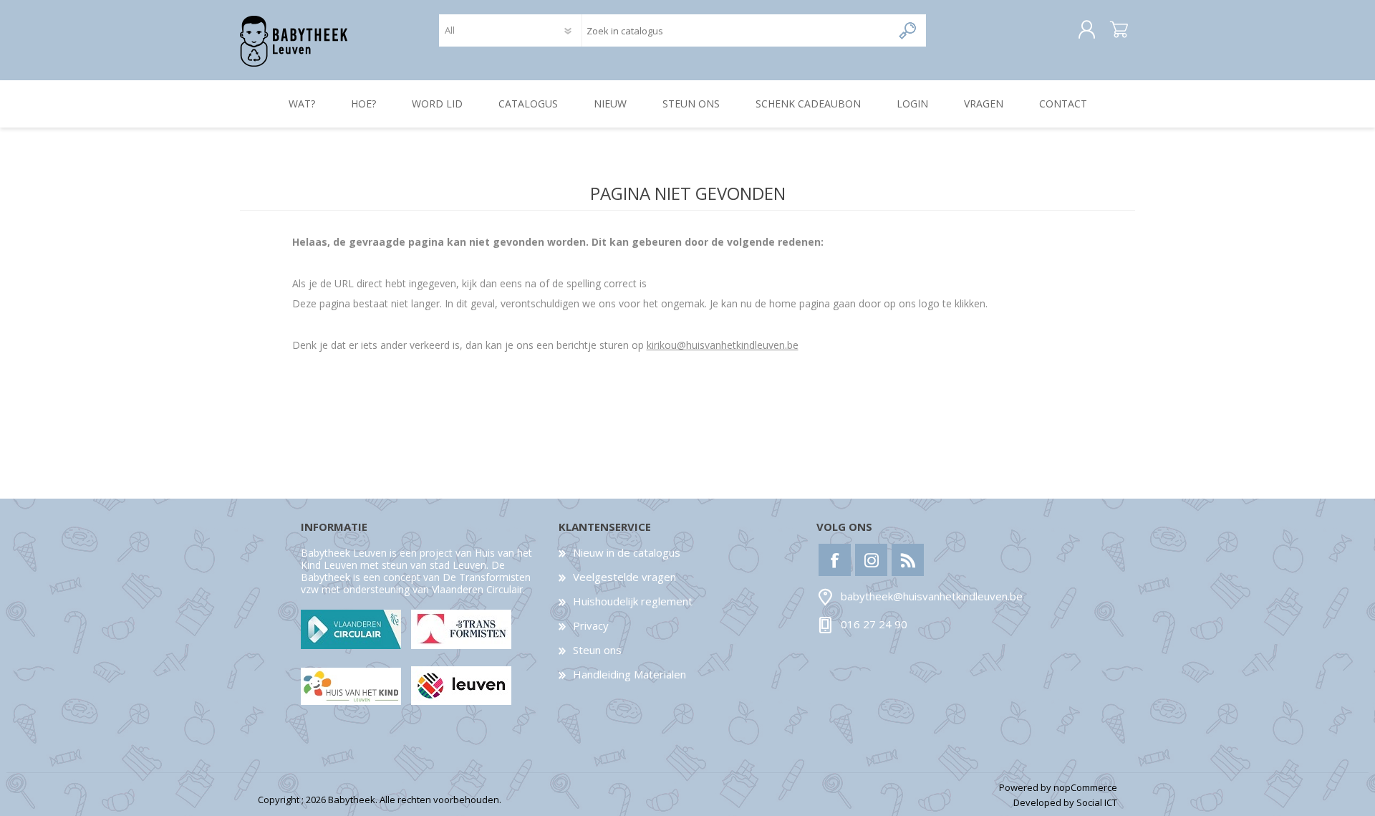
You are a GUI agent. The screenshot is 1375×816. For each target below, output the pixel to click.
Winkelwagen (1119, 30)
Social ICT (1096, 802)
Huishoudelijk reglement (633, 601)
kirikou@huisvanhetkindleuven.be (723, 345)
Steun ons (597, 650)
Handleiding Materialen (629, 674)
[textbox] (736, 30)
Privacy (591, 625)
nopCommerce (1085, 787)
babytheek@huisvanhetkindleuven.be (932, 597)
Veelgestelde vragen (624, 577)
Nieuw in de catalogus (626, 552)
